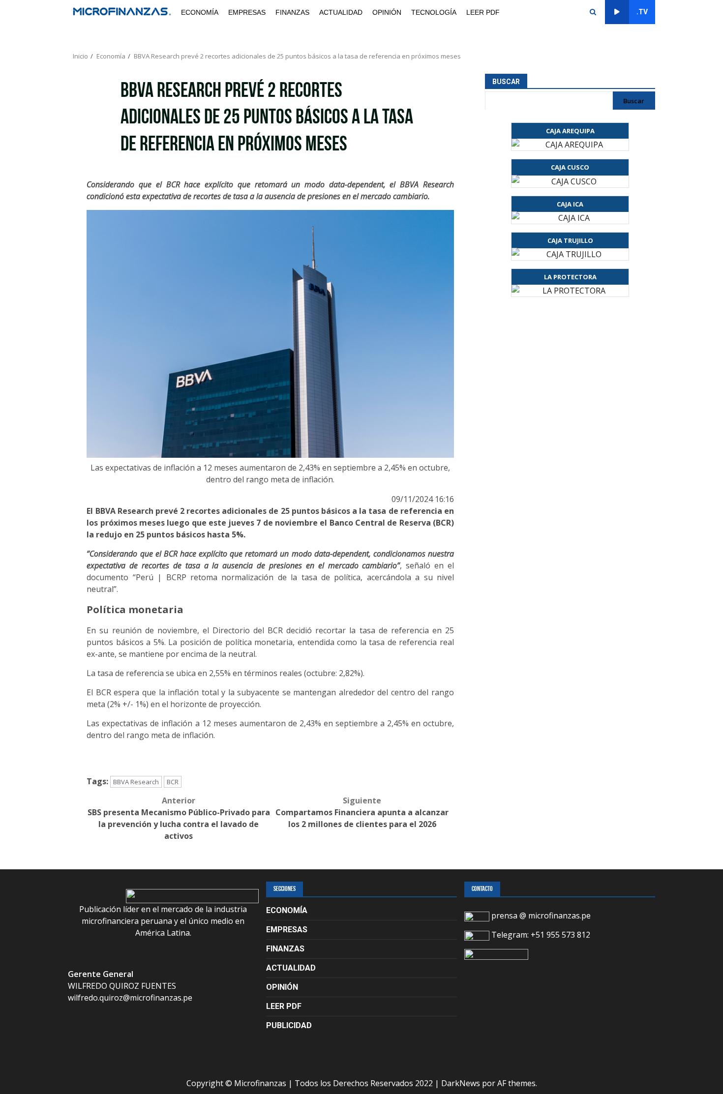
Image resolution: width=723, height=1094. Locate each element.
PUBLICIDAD (289, 1025)
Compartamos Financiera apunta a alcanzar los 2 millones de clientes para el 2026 (362, 812)
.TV (642, 12)
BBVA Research (136, 781)
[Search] (593, 12)
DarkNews (460, 1083)
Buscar (506, 82)
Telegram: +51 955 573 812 (539, 934)
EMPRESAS (247, 12)
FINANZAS (292, 12)
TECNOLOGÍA (433, 12)
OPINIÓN (386, 12)
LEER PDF (483, 12)
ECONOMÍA (199, 12)
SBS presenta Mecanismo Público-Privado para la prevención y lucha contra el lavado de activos (179, 818)
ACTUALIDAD (340, 12)
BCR (173, 781)
